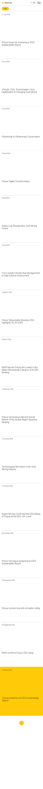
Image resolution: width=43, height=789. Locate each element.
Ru (34, 3)
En (31, 3)
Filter (5, 8)
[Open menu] (39, 2)
